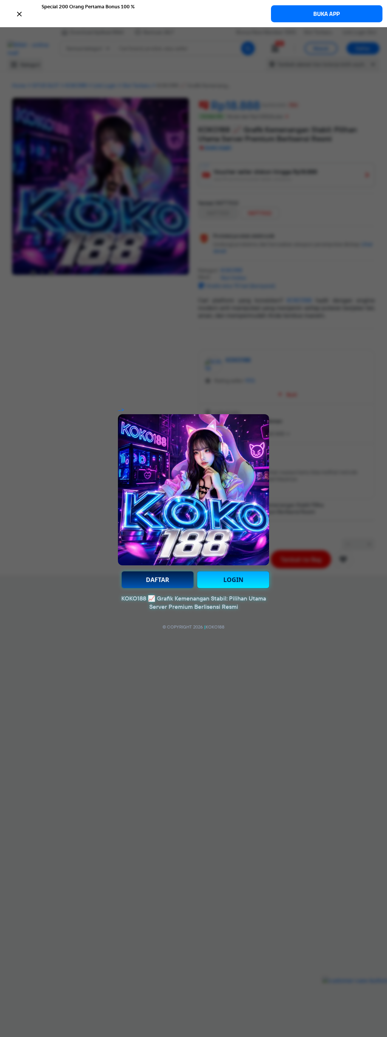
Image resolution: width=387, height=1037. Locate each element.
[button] (193, 13)
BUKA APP (326, 13)
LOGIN (233, 580)
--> (121, 410)
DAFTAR (157, 580)
